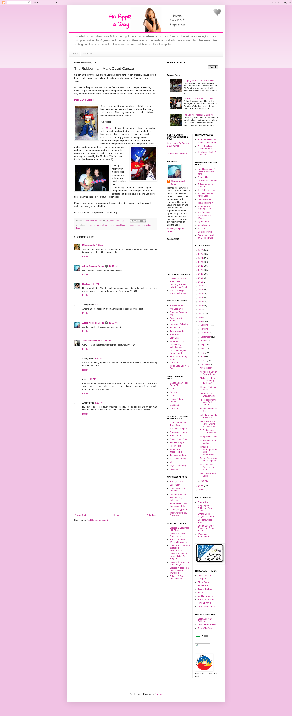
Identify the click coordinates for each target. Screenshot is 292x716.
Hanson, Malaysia (178, 494)
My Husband (203, 221)
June (203, 349)
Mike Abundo (88, 245)
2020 (200, 274)
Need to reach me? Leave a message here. (206, 171)
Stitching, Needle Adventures (205, 194)
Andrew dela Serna (178, 432)
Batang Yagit (175, 435)
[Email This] (131, 221)
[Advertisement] (115, 489)
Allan (172, 388)
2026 (200, 250)
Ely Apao (202, 579)
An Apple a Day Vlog (207, 139)
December (206, 325)
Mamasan (174, 405)
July (203, 344)
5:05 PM (95, 284)
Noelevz (86, 284)
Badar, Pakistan (177, 481)
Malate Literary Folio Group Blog (179, 384)
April (203, 356)
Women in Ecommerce (203, 535)
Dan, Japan (175, 485)
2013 (200, 301)
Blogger (158, 694)
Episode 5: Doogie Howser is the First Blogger (178, 556)
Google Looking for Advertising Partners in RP (207, 528)
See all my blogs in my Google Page (206, 236)
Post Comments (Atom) (97, 520)
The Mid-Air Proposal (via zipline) (199, 115)
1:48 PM (107, 341)
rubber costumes (136, 225)
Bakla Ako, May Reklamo (205, 620)
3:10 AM (98, 305)
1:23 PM (92, 379)
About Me (88, 53)
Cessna (173, 392)
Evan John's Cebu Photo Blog (178, 424)
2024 (200, 258)
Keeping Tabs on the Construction (199, 80)
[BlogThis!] (135, 221)
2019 (200, 278)
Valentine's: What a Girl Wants (208, 416)
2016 (200, 290)
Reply (85, 256)
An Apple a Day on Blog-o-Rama (208, 373)
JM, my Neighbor (177, 331)
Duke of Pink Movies (207, 624)
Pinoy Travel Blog (206, 599)
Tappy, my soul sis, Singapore (178, 514)
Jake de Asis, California (176, 499)
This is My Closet (205, 628)
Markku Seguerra (206, 596)
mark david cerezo (120, 225)
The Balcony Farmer (207, 190)
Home (74, 53)
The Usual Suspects (179, 429)
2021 (200, 270)
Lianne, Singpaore (178, 509)
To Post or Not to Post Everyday (208, 431)
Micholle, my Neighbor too (176, 346)
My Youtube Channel (207, 181)
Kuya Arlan (175, 334)
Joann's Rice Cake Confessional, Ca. (178, 504)
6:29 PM (99, 403)
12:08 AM (113, 323)
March (204, 360)
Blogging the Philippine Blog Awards (205, 508)
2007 (200, 486)
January (205, 481)
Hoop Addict (175, 446)
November (206, 329)
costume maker (92, 225)
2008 (200, 321)
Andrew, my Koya (178, 305)
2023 (200, 262)
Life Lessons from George (208, 474)
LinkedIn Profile (205, 232)
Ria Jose (174, 469)
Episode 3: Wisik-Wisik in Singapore (178, 540)
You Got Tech (204, 212)
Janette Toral (204, 586)
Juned (200, 592)
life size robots (106, 225)
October (204, 333)
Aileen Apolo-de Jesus (93, 266)
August (204, 341)
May (203, 352)
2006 (200, 490)
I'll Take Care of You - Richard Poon (207, 467)
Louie (172, 395)
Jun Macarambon (178, 455)
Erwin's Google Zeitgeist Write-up (206, 515)
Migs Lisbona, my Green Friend (178, 352)
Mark (108, 128)
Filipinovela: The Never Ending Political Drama (208, 424)
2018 (200, 282)
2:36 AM (99, 245)
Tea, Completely (205, 203)
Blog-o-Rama (204, 502)
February (205, 364)
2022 (200, 266)
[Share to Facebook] (141, 221)
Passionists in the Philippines (178, 280)
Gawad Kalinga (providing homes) (178, 291)
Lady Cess (174, 338)
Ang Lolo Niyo (176, 309)
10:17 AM (113, 266)
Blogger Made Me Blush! (208, 388)
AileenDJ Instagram (207, 143)
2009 (200, 317)
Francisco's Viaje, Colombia (178, 489)
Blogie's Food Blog (178, 439)
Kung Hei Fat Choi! (208, 436)
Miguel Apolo (204, 225)
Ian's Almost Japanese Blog (177, 450)
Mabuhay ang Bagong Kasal (204, 207)
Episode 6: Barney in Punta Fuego (179, 563)
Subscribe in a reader (177, 154)
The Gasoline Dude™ (92, 341)
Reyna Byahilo (204, 603)
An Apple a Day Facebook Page (205, 147)
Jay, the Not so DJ (178, 327)
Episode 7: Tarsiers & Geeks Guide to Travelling (179, 570)
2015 (200, 294)
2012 (200, 305)
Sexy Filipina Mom (206, 606)
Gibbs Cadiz (203, 582)
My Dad (201, 228)
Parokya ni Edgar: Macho (208, 442)
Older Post (151, 515)
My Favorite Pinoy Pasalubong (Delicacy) (208, 380)
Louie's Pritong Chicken (176, 400)
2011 (200, 309)
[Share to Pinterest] (144, 221)
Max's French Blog (178, 458)
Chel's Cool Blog (205, 575)
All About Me (203, 177)
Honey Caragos (177, 442)
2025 (200, 254)
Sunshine (174, 362)
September (206, 337)
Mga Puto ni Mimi (178, 341)
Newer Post (80, 515)
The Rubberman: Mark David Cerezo (208, 402)
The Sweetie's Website (204, 217)
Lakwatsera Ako (205, 199)
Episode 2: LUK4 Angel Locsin (177, 535)
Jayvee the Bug (205, 589)
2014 (200, 298)
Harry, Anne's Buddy (179, 324)
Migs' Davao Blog (178, 465)
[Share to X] (138, 221)
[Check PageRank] (202, 637)
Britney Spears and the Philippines (209, 459)
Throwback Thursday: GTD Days (198, 98)
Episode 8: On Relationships (176, 577)
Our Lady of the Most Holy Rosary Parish (179, 286)
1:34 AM (98, 358)
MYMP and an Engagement (207, 394)
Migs (172, 462)
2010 (200, 313)
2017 (200, 286)
